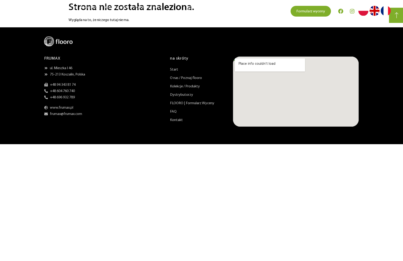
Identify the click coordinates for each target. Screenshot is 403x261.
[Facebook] (341, 11)
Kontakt (41, 14)
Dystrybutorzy (147, 7)
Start (17, 7)
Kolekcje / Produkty (185, 86)
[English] (374, 14)
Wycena (21, 14)
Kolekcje (68, 7)
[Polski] (363, 14)
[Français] (386, 14)
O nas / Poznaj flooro (186, 78)
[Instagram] (352, 11)
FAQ (173, 112)
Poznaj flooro (41, 7)
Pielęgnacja (116, 7)
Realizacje (91, 7)
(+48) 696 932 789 (269, 11)
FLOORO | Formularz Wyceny (192, 103)
